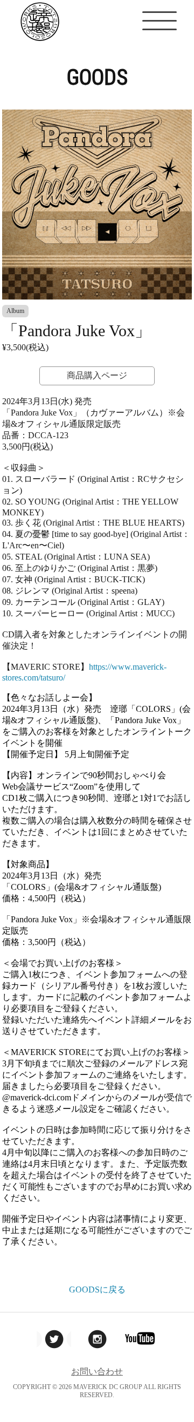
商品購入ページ (97, 375)
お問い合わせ (97, 1371)
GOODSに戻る (97, 1289)
